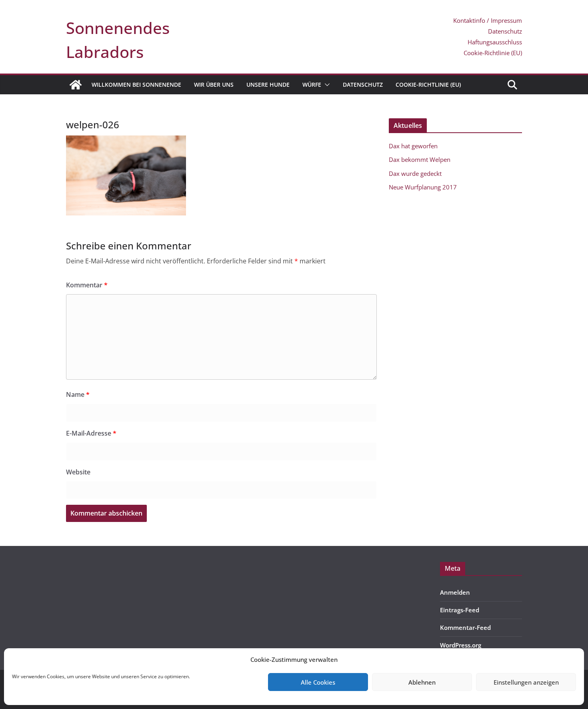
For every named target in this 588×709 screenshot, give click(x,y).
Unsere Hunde (268, 84)
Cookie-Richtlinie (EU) (493, 53)
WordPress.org (460, 645)
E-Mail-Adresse (91, 433)
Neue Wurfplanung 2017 (423, 187)
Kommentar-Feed (465, 627)
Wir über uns (214, 84)
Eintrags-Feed (459, 610)
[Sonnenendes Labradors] (75, 84)
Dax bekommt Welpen (419, 159)
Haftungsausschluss (495, 42)
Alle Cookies (318, 682)
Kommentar (87, 285)
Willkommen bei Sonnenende (136, 84)
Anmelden (455, 592)
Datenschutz (505, 31)
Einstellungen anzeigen (526, 682)
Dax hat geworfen (413, 146)
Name (78, 394)
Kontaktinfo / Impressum (487, 20)
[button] (325, 84)
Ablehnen (422, 682)
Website (78, 472)
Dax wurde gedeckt (415, 173)
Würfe (311, 84)
